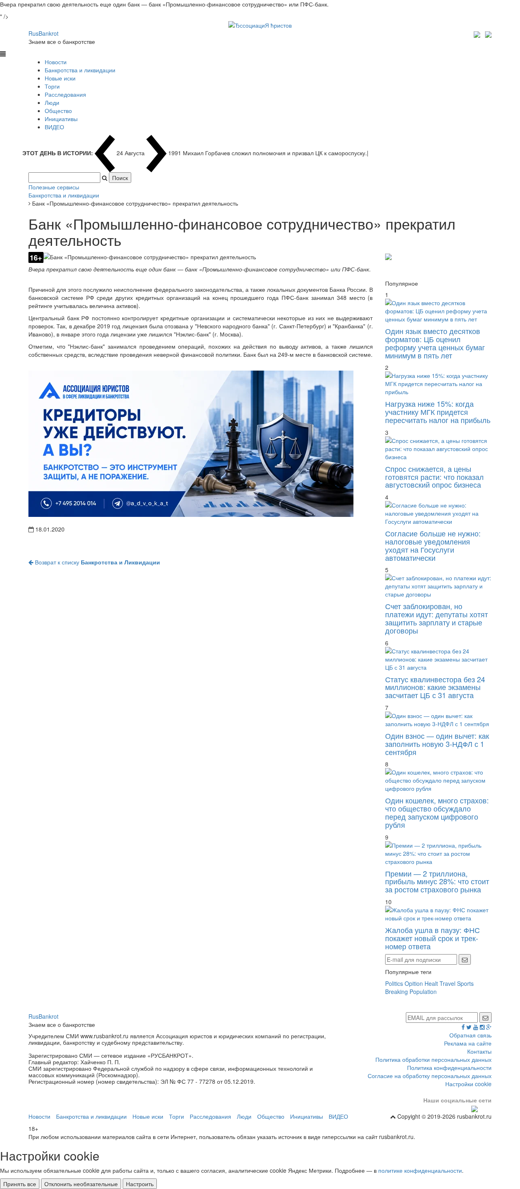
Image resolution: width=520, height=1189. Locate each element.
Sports (465, 983)
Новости (56, 62)
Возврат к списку (96, 562)
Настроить (140, 1184)
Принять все (19, 1184)
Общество (58, 110)
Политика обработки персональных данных (433, 1059)
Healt (431, 983)
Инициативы (61, 119)
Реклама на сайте (468, 1043)
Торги (52, 86)
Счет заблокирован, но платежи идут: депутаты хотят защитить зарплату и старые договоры (436, 618)
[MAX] (478, 33)
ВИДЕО (54, 127)
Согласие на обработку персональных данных (430, 1076)
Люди (52, 102)
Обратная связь (470, 1035)
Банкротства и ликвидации (80, 70)
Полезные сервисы (53, 187)
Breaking (396, 991)
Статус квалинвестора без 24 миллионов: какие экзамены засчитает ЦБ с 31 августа (435, 687)
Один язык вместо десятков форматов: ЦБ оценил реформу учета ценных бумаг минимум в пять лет (435, 342)
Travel (447, 983)
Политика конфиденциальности (449, 1067)
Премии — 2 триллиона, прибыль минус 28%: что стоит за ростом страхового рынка (437, 881)
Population (423, 991)
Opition (414, 983)
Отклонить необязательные (81, 1184)
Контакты (479, 1051)
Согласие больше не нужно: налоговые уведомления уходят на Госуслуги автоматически (433, 545)
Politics (394, 983)
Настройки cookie (468, 1084)
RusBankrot (43, 33)
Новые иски (60, 78)
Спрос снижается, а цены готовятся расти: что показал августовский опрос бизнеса (434, 476)
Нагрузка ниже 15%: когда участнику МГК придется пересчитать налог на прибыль (437, 411)
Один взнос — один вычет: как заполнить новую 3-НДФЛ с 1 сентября (437, 743)
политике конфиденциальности (420, 1170)
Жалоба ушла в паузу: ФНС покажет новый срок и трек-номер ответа (432, 937)
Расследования (65, 94)
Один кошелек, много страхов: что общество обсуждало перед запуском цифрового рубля (437, 812)
